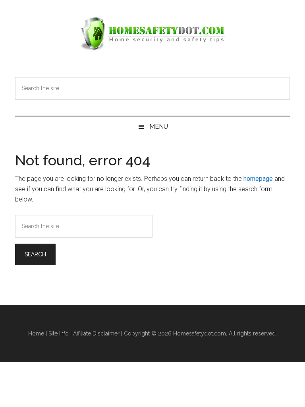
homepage (258, 178)
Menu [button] (158, 126)
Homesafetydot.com (152, 34)
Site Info (58, 333)
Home (36, 333)
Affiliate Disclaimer (96, 333)
